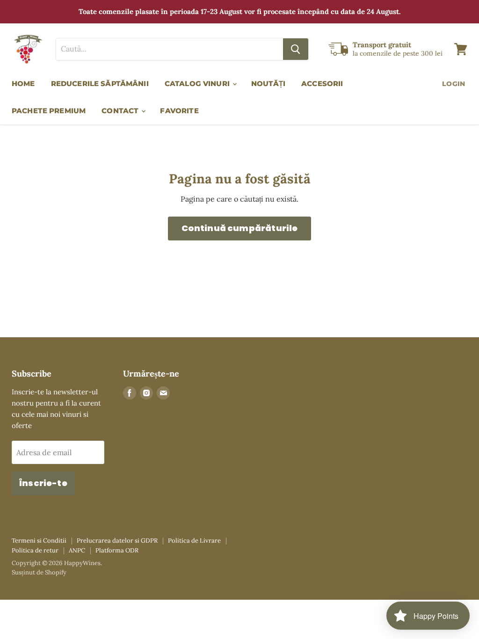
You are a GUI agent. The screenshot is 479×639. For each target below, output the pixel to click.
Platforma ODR (116, 550)
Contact (121, 110)
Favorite (179, 110)
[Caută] (295, 49)
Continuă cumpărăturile (239, 228)
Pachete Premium (49, 110)
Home (23, 83)
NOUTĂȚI (268, 83)
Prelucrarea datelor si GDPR (117, 541)
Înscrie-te (43, 483)
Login (453, 84)
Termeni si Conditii (39, 541)
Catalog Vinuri (198, 83)
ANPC (77, 550)
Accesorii (322, 83)
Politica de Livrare (194, 541)
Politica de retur (35, 550)
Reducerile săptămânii (100, 83)
